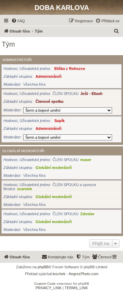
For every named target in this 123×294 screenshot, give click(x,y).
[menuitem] (18, 21)
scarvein (24, 189)
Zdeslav (87, 214)
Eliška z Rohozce (69, 68)
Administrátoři (17, 60)
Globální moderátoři (23, 151)
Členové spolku (50, 101)
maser (85, 160)
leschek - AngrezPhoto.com (75, 274)
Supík (59, 121)
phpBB (43, 267)
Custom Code (45, 283)
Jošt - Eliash (91, 93)
